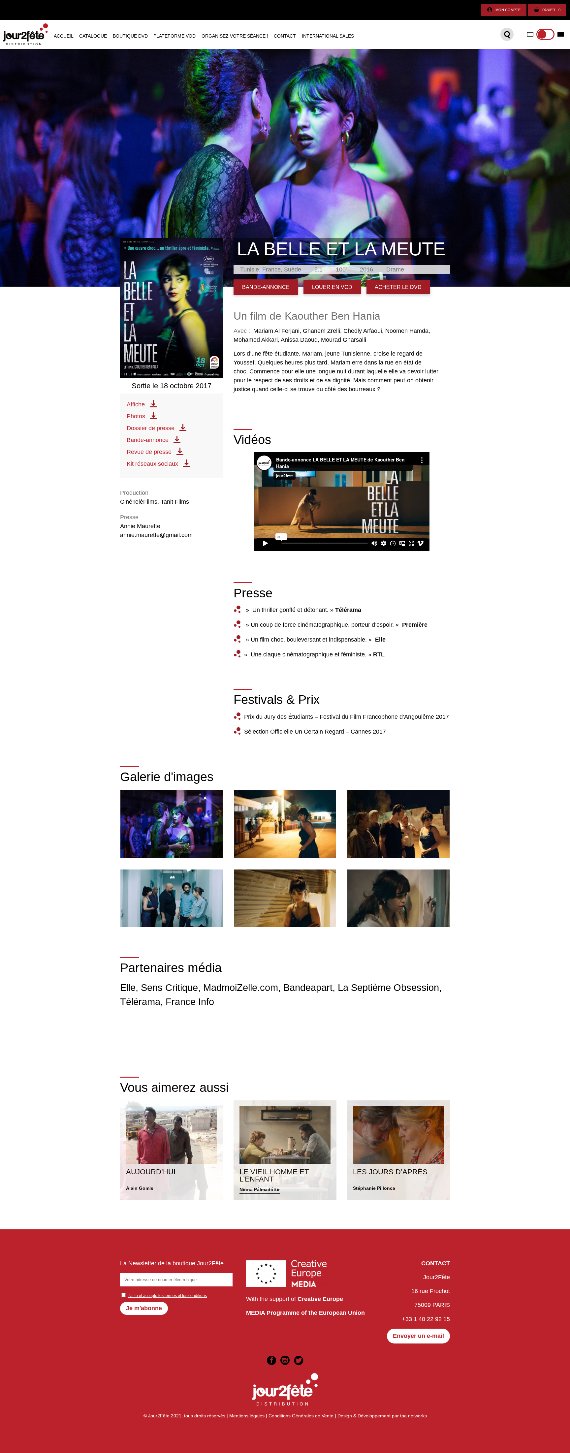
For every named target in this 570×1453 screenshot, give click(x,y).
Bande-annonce (148, 440)
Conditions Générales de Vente (301, 1415)
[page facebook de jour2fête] (271, 1360)
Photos (136, 416)
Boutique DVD (130, 36)
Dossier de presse (150, 428)
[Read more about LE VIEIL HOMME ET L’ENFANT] (285, 1150)
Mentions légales (247, 1415)
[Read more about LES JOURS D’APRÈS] (398, 1150)
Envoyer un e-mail (418, 1336)
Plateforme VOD (174, 36)
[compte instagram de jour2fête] (285, 1360)
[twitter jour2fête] (298, 1360)
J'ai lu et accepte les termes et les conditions (167, 1295)
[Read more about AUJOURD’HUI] (171, 1150)
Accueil (64, 36)
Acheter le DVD (398, 287)
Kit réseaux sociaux (152, 463)
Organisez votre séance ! (235, 36)
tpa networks (413, 1415)
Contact (285, 36)
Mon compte (508, 10)
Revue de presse (149, 452)
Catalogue (93, 36)
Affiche (136, 404)
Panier (551, 10)
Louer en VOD (332, 287)
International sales (328, 36)
